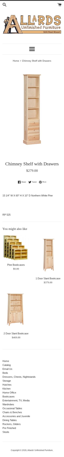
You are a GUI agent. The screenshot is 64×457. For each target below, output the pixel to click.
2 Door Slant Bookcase (16, 333)
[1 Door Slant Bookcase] (48, 254)
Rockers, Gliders (11, 424)
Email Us (7, 369)
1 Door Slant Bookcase (48, 278)
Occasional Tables (12, 408)
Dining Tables (9, 420)
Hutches (6, 384)
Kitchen (6, 388)
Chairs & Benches (12, 412)
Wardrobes (8, 404)
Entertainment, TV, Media (16, 400)
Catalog (6, 365)
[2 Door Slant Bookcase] (16, 309)
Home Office (9, 392)
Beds (5, 372)
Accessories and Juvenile (16, 416)
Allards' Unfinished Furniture (40, 450)
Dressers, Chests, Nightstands (19, 376)
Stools (5, 432)
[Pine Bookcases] (16, 247)
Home (5, 361)
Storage (6, 380)
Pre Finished (9, 428)
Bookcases (8, 396)
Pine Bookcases (16, 264)
